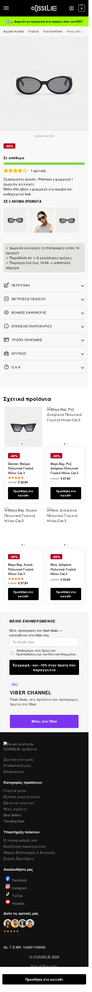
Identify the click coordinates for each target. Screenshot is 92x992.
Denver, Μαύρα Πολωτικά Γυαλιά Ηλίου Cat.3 (20, 468)
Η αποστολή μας (17, 765)
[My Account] (71, 8)
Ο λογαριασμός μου (20, 840)
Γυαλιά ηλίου (15, 790)
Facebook (19, 880)
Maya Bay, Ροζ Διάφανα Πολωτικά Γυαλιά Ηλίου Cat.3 (64, 468)
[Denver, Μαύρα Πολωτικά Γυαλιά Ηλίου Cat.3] (23, 427)
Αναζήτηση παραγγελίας (25, 846)
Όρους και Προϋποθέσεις (36, 652)
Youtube (18, 903)
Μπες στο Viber (44, 721)
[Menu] (11, 8)
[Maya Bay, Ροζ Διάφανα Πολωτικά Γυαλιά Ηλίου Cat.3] (66, 427)
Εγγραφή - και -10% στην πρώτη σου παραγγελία (44, 667)
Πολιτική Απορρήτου (62, 654)
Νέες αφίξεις (15, 809)
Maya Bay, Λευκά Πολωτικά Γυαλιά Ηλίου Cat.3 (20, 569)
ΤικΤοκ (17, 895)
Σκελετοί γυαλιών (19, 802)
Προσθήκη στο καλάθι (44, 979)
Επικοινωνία (14, 771)
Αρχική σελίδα (14, 31)
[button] (81, 8)
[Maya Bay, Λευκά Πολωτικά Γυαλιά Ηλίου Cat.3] (23, 528)
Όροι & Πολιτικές (44, 966)
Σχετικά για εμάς (18, 759)
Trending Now (14, 821)
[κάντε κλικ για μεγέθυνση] (44, 83)
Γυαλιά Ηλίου (53, 31)
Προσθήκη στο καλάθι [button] (23, 493)
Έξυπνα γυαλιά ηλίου (22, 796)
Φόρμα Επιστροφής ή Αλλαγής (29, 852)
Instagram (19, 888)
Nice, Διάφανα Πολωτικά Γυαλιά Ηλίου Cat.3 (63, 569)
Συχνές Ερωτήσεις (19, 858)
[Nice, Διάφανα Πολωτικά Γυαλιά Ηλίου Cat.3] (66, 528)
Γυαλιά (33, 31)
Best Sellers (12, 815)
